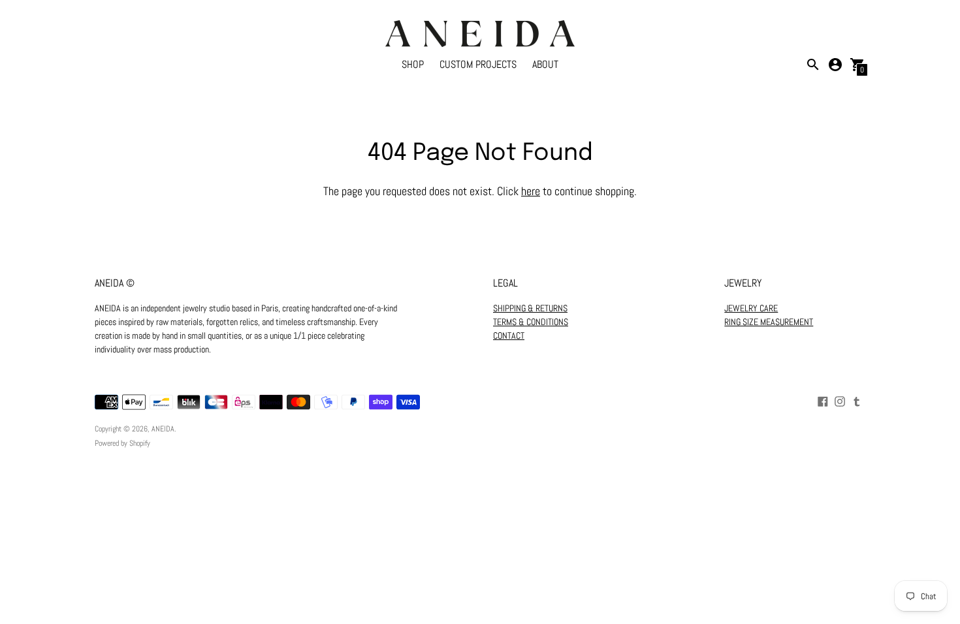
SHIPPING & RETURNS (530, 308)
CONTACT (508, 335)
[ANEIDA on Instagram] (840, 400)
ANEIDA (163, 429)
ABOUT (545, 64)
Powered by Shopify (122, 443)
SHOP (413, 64)
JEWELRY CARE (751, 308)
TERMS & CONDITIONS (530, 322)
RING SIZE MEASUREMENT (768, 322)
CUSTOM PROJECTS (478, 64)
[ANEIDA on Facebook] (823, 400)
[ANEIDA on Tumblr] (857, 400)
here (530, 190)
